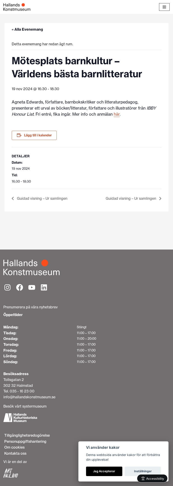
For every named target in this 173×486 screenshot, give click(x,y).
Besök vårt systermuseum (25, 406)
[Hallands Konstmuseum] (16, 7)
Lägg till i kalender (38, 135)
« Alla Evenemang (27, 29)
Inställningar (143, 471)
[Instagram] (7, 287)
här (117, 114)
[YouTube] (32, 287)
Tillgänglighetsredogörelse (27, 435)
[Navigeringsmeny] (164, 7)
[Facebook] (20, 287)
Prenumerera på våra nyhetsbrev (30, 307)
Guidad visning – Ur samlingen (41, 198)
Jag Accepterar (104, 471)
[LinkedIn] (44, 287)
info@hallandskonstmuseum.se (29, 397)
